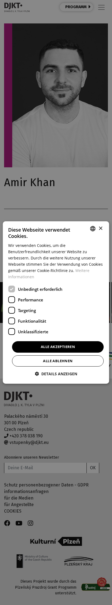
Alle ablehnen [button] (58, 360)
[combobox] (93, 228)
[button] (56, 374)
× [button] (100, 228)
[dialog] (56, 302)
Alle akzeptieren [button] (58, 346)
